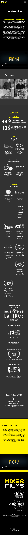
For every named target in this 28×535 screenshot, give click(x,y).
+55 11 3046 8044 (15, 516)
